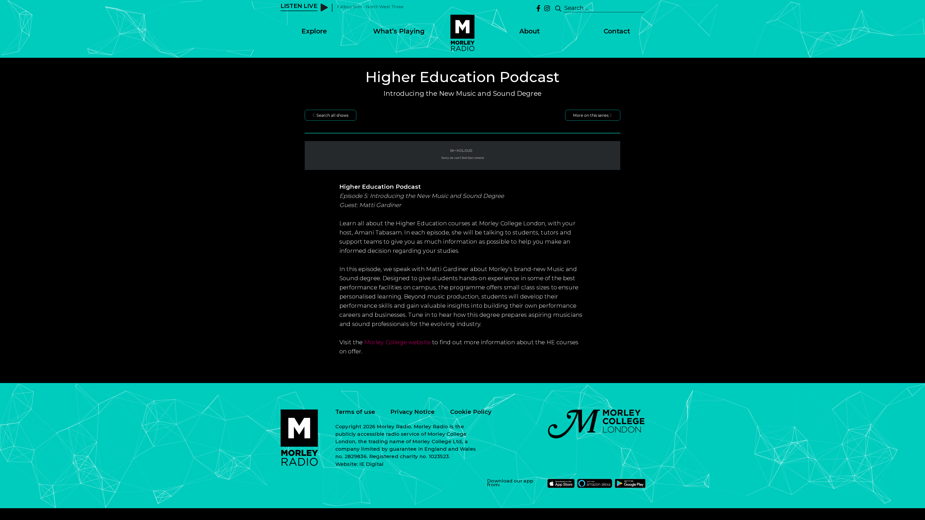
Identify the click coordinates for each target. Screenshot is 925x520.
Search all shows (332, 115)
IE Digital (371, 464)
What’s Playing (399, 31)
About (529, 31)
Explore (314, 31)
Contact (617, 31)
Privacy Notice (412, 412)
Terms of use (355, 412)
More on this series (590, 115)
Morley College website (397, 342)
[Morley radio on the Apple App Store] (561, 483)
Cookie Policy (471, 412)
